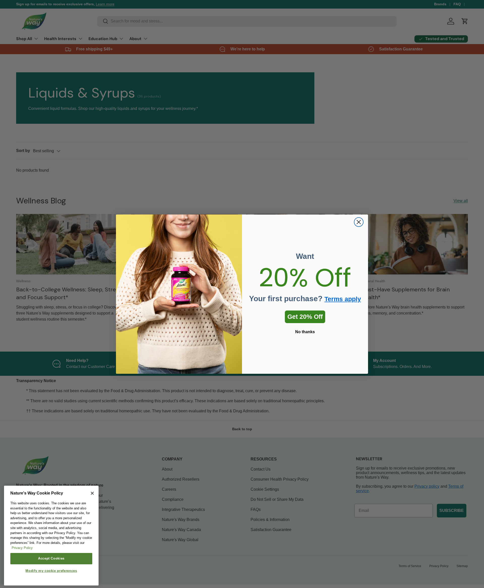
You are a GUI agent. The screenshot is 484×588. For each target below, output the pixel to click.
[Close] (92, 493)
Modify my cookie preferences (51, 571)
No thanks (305, 332)
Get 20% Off (305, 316)
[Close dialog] (358, 222)
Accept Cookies (51, 558)
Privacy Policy (22, 548)
